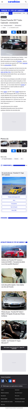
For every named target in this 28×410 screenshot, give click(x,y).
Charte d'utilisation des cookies (7, 401)
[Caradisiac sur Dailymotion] (10, 381)
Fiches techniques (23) (14, 197)
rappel (5, 91)
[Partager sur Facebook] (14, 31)
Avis (7, 13)
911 (22, 158)
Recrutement (3, 395)
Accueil (2, 13)
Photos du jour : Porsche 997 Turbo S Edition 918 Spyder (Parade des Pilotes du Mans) (13, 314)
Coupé (17, 91)
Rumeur (3, 17)
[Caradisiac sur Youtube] (13, 381)
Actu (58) (14, 210)
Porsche (19, 61)
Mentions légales (4, 398)
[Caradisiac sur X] (6, 381)
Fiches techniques (17, 13)
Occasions (14, 203)
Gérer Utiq (3, 404)
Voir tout (24, 144)
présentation (8, 65)
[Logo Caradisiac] (14, 3)
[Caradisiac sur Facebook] (2, 381)
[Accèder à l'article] (14, 251)
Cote (24, 13)
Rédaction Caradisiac (5, 392)
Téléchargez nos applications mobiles (12, 386)
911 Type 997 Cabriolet (7, 158)
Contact (2, 389)
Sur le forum (14, 207)
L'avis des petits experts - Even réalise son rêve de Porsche (12, 286)
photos (23, 84)
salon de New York (6, 72)
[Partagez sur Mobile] (24, 31)
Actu (10, 13)
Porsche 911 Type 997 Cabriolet (13, 10)
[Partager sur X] (19, 31)
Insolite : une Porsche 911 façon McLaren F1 (11, 342)
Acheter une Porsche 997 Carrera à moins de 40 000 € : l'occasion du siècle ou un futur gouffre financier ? (13, 262)
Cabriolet (24, 63)
